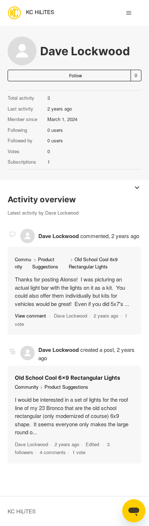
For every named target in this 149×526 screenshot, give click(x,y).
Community (27, 386)
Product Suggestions (45, 263)
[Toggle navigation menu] (128, 13)
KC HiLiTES (22, 511)
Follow (75, 75)
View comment (30, 315)
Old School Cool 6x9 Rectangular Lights (93, 263)
